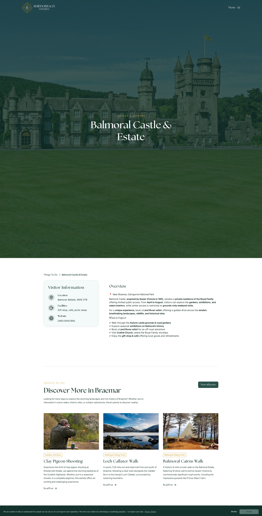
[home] (38, 7)
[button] (234, 7)
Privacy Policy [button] (150, 512)
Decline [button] (234, 512)
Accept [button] (249, 512)
